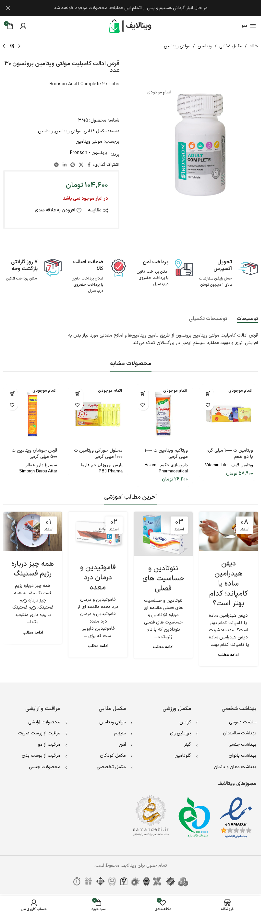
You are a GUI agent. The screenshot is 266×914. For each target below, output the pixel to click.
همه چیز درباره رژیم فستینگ (32, 569)
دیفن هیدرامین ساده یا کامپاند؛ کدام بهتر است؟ (228, 583)
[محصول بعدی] (4, 46)
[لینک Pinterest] (72, 165)
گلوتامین (183, 755)
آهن (122, 744)
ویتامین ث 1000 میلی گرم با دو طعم (230, 453)
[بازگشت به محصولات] (12, 46)
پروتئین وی (180, 733)
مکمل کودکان (113, 755)
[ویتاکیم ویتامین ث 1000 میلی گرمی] (163, 414)
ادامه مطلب (228, 655)
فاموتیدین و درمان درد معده (98, 577)
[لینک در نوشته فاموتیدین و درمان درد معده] (97, 533)
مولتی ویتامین (177, 46)
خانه (253, 46)
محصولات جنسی (44, 767)
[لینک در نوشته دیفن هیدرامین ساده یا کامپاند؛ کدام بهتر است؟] (228, 531)
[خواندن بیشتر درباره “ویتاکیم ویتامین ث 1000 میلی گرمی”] (143, 393)
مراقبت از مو (49, 744)
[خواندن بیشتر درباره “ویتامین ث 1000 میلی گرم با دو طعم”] (208, 393)
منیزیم (120, 733)
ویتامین (205, 46)
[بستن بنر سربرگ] (8, 8)
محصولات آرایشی (44, 722)
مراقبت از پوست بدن (41, 755)
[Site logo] (130, 25)
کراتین (185, 722)
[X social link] (81, 165)
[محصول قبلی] (19, 46)
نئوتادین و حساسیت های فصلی (163, 578)
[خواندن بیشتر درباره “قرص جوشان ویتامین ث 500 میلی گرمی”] (12, 393)
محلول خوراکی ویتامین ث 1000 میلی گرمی (98, 453)
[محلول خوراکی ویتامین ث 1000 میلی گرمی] (97, 414)
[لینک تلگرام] (56, 165)
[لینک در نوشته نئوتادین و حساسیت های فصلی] (163, 534)
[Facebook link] (89, 165)
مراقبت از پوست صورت (39, 733)
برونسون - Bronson (88, 152)
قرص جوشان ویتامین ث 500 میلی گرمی (34, 453)
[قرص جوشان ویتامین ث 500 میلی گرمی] (32, 414)
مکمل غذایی (230, 46)
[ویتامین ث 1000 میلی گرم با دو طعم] (228, 414)
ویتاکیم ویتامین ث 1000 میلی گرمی (166, 453)
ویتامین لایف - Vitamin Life (229, 464)
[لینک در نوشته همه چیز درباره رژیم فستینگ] (32, 531)
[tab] (247, 319)
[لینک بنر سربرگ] (130, 8)
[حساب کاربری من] (23, 25)
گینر (187, 744)
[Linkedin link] (64, 165)
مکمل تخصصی (111, 767)
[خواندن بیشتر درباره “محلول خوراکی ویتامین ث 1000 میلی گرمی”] (77, 393)
